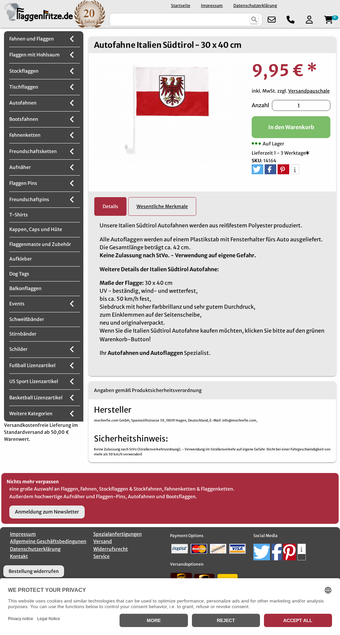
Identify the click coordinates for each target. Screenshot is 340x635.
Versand (102, 541)
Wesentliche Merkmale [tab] (162, 206)
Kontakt (19, 556)
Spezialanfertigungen (117, 534)
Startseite (180, 5)
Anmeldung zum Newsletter (47, 512)
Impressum (212, 5)
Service (101, 556)
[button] (257, 169)
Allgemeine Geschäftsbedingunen (48, 541)
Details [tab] (110, 206)
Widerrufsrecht (110, 549)
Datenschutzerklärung (255, 5)
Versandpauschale (309, 91)
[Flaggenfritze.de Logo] (37, 14)
